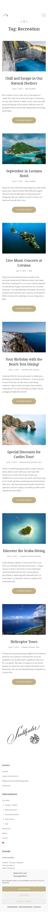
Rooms (4, 833)
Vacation (32, 89)
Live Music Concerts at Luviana (24, 263)
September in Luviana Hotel (24, 173)
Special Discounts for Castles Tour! (24, 454)
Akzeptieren (24, 889)
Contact (5, 838)
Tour (39, 462)
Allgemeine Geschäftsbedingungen (15, 781)
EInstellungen (24, 901)
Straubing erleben (12, 814)
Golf (6, 824)
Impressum (37, 907)
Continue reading (26, 121)
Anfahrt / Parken (11, 805)
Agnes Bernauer (11, 810)
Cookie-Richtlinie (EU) (10, 776)
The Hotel (5, 800)
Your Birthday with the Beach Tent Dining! (24, 361)
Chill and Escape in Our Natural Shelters (24, 80)
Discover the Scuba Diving (24, 550)
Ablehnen (24, 895)
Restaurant (6, 828)
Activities (25, 370)
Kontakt (5, 771)
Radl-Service (9, 819)
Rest (26, 89)
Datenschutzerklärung (26, 907)
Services (36, 370)
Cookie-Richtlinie (12, 907)
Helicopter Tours (24, 641)
